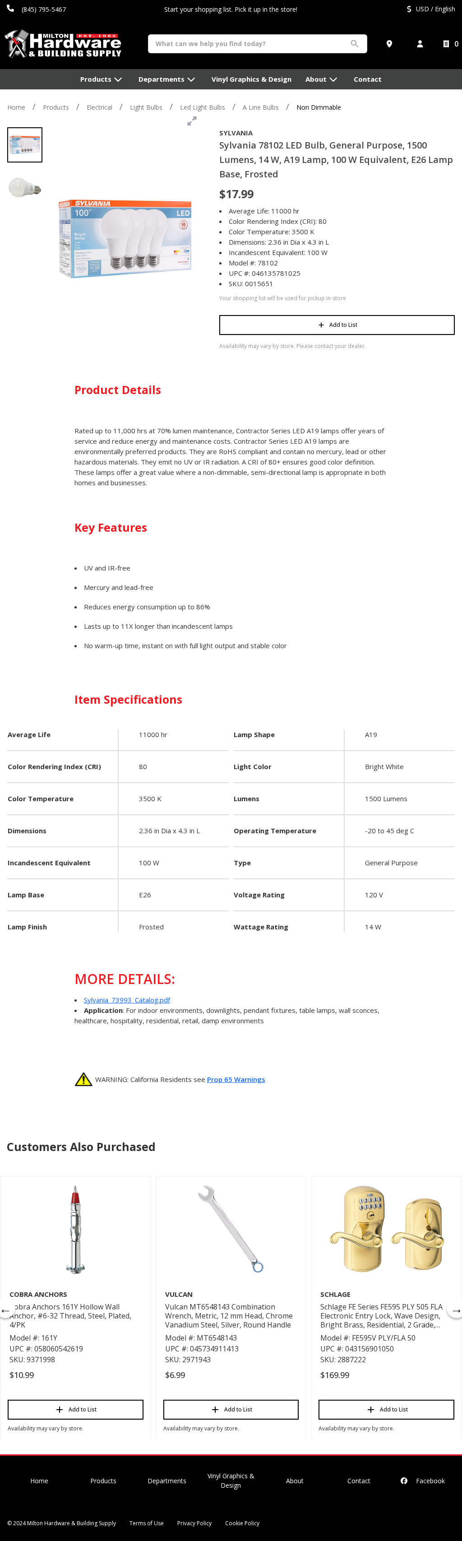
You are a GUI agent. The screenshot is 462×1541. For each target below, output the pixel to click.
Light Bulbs (146, 107)
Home (16, 107)
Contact (358, 1480)
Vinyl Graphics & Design (231, 1480)
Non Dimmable (318, 107)
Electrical (99, 107)
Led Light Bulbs (202, 107)
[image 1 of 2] (24, 144)
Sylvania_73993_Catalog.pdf (127, 999)
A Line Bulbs (261, 107)
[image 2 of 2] (24, 187)
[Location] (391, 43)
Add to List (343, 325)
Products (56, 107)
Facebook (429, 1480)
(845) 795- (36, 9)
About (295, 1480)
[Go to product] (75, 1229)
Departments (167, 1480)
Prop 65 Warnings (236, 1079)
